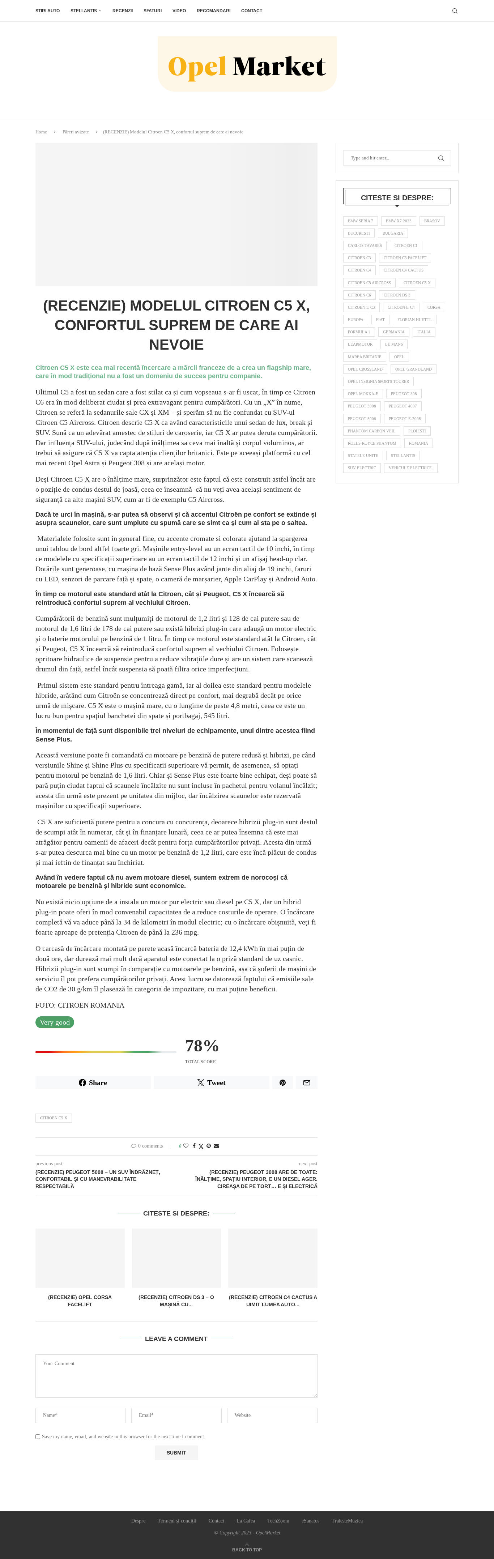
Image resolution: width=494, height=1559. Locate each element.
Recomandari (213, 10)
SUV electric (362, 468)
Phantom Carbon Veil (372, 431)
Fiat (380, 319)
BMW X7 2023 (399, 221)
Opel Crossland (365, 369)
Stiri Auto (47, 10)
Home (41, 131)
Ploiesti (417, 431)
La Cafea (246, 1521)
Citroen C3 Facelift (405, 258)
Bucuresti (359, 233)
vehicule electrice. (411, 468)
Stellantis (84, 10)
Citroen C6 (359, 295)
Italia (424, 332)
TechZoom (278, 1521)
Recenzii (122, 10)
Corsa (433, 307)
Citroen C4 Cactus (403, 270)
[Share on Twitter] (201, 1146)
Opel (399, 357)
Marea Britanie (365, 357)
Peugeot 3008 (362, 406)
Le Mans (394, 344)
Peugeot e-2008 (405, 419)
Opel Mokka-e (363, 394)
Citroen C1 (406, 245)
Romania (418, 443)
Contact (251, 10)
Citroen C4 (359, 270)
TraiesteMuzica (347, 1521)
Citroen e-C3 (361, 307)
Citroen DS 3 (397, 295)
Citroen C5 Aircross (369, 283)
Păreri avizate (76, 131)
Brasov (432, 221)
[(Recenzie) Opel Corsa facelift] (80, 1258)
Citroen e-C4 (401, 307)
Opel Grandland (413, 369)
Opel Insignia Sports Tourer (378, 381)
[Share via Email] (216, 1146)
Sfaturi (153, 10)
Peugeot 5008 (362, 419)
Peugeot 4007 (403, 406)
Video (179, 10)
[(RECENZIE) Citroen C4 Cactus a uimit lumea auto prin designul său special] (273, 1258)
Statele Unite (363, 455)
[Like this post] (185, 1146)
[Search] (455, 10)
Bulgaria (393, 233)
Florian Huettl (414, 319)
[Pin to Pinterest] (208, 1146)
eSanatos (310, 1521)
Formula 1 (359, 332)
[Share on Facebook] (194, 1146)
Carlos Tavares (365, 245)
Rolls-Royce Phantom (372, 443)
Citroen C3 (359, 258)
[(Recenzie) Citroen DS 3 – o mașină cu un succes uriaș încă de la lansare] (176, 1258)
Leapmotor (360, 344)
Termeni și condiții (177, 1521)
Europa (355, 319)
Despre (138, 1521)
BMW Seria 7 (360, 221)
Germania (394, 332)
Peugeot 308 (404, 394)
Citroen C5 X (53, 1118)
